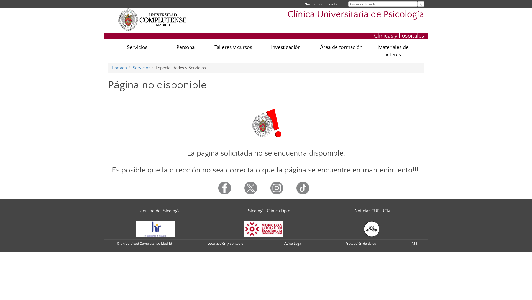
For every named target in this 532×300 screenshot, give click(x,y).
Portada (119, 67)
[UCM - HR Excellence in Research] (155, 228)
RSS (414, 244)
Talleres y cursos (233, 47)
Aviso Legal (293, 244)
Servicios (137, 47)
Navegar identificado (321, 4)
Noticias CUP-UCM (373, 210)
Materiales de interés (393, 51)
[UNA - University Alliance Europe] (371, 228)
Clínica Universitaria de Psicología (355, 14)
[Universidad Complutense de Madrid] (152, 19)
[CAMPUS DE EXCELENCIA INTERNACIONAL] (263, 228)
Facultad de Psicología (160, 210)
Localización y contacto (225, 244)
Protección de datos (360, 244)
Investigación (286, 47)
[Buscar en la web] (421, 4)
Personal (186, 47)
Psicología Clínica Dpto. (269, 210)
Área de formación (341, 47)
